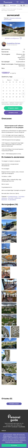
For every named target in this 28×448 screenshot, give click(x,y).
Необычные (17, 198)
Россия (8, 9)
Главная (3, 9)
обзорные (12, 18)
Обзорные (4, 198)
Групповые (21, 196)
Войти (22, 2)
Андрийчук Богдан (13, 43)
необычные (18, 18)
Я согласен (14, 445)
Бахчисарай (13, 9)
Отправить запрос (13, 108)
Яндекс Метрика (7, 436)
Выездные (4, 199)
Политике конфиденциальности (13, 442)
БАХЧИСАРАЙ (11, 10)
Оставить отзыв (13, 112)
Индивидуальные (13, 196)
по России (14, 426)
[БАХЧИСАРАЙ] (13, 29)
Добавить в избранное (12, 38)
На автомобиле (12, 199)
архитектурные (7, 19)
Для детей (10, 198)
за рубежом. (22, 426)
